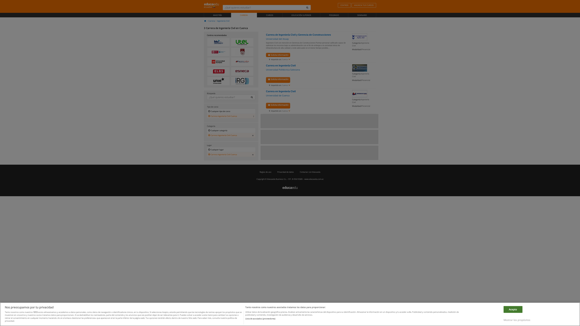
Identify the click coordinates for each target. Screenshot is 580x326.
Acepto (513, 309)
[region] (290, 314)
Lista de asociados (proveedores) (260, 318)
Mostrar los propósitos (517, 320)
